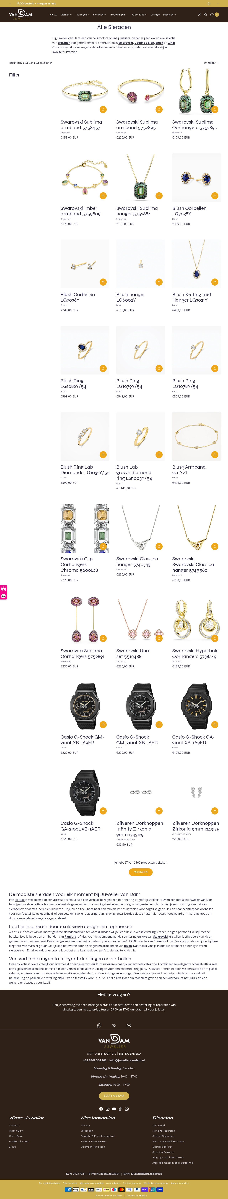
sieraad (20, 900)
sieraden (64, 43)
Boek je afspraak (114, 1095)
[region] (114, 3)
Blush (159, 43)
